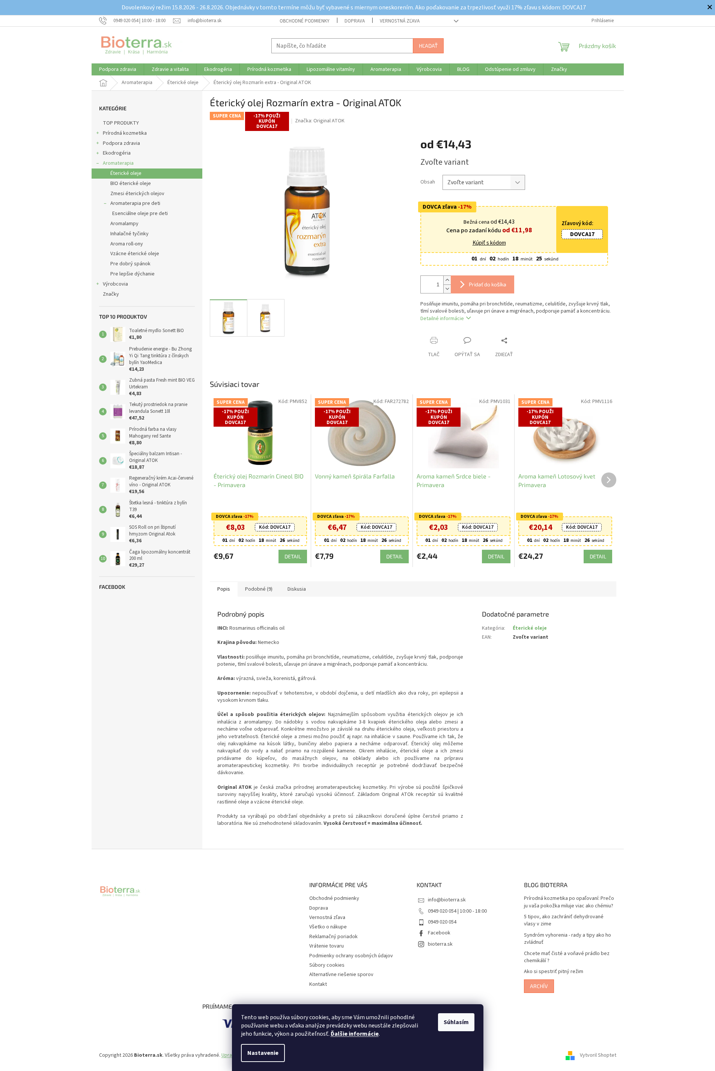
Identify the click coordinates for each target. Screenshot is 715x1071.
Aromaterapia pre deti (135, 203)
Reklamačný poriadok (333, 936)
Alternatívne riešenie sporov (341, 974)
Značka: (320, 121)
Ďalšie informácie (355, 1034)
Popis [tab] (223, 589)
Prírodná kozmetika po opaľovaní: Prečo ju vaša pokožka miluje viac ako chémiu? (569, 902)
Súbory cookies (327, 965)
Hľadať (428, 45)
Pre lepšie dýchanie (132, 274)
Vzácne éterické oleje (134, 253)
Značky (111, 294)
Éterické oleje (125, 173)
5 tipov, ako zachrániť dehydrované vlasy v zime (564, 920)
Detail (292, 556)
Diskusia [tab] (297, 589)
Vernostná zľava (400, 21)
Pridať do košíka (487, 284)
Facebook (439, 933)
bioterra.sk (440, 944)
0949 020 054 (442, 922)
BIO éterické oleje (130, 183)
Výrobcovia (115, 284)
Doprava (355, 21)
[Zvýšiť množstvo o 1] (447, 280)
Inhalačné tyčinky (129, 234)
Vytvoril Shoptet (598, 1055)
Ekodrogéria (117, 153)
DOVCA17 (582, 234)
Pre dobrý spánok (130, 264)
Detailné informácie (442, 318)
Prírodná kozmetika (125, 133)
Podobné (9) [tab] (258, 589)
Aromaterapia (118, 163)
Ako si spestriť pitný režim (553, 971)
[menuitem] (118, 69)
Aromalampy (124, 223)
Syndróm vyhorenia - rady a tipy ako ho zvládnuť (567, 939)
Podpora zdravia (121, 143)
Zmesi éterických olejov (137, 193)
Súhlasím (456, 1022)
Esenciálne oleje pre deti (140, 213)
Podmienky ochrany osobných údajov (351, 956)
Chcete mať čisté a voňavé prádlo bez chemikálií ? (567, 957)
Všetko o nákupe (328, 927)
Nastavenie (262, 1053)
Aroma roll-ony (126, 244)
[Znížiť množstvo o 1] (447, 288)
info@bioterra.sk (447, 900)
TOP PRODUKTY (121, 123)
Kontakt (318, 984)
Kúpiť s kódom (489, 243)
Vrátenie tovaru (326, 946)
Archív (539, 986)
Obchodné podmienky (305, 21)
